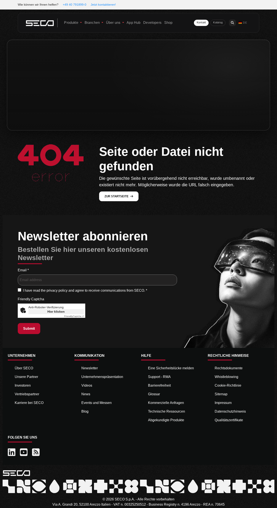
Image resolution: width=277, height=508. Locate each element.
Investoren (23, 385)
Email (23, 270)
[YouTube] (24, 452)
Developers (152, 22)
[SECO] (16, 472)
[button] (243, 23)
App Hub (133, 22)
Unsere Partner (26, 377)
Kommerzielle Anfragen (166, 403)
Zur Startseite (117, 196)
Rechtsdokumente (229, 368)
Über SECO (24, 368)
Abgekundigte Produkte (166, 420)
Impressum (223, 403)
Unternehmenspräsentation (102, 377)
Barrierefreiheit (159, 385)
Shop (168, 22)
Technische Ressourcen (166, 411)
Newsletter (89, 368)
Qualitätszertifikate (229, 420)
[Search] (232, 22)
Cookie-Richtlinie (228, 385)
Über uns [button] (113, 22)
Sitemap (221, 394)
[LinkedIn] (12, 452)
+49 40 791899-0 (74, 4)
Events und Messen (96, 403)
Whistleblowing (226, 377)
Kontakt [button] (201, 22)
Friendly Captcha (31, 299)
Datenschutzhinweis (230, 411)
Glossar (154, 394)
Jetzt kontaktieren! (103, 4)
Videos (86, 385)
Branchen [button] (93, 22)
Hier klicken (56, 311)
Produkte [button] (71, 22)
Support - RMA (159, 377)
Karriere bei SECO (29, 403)
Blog (85, 411)
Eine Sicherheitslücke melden (171, 368)
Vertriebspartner (27, 394)
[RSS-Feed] (36, 452)
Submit (29, 328)
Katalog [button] (218, 22)
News (85, 394)
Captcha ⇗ (74, 316)
